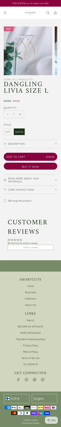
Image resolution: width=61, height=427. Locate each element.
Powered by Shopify (30, 423)
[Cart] (55, 13)
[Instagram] (26, 379)
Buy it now (30, 166)
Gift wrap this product (19, 200)
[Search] (48, 13)
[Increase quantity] (20, 114)
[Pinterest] (34, 379)
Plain (7, 131)
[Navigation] (5, 13)
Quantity (10, 107)
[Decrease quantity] (7, 114)
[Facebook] (18, 379)
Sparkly (19, 131)
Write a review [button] (30, 247)
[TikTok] (42, 379)
